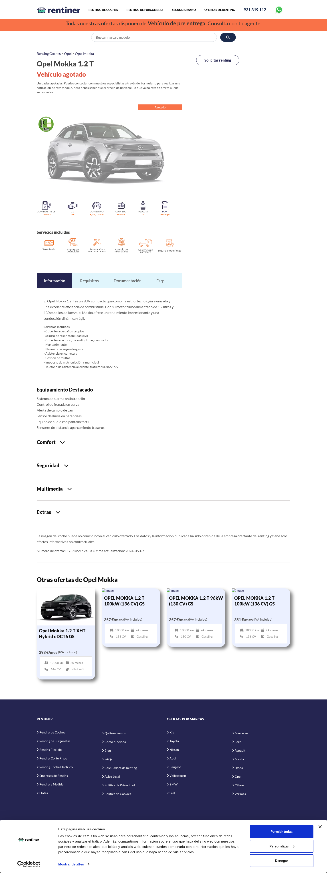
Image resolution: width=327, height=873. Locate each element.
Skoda (239, 768)
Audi (173, 758)
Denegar (281, 861)
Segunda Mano (184, 10)
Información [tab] (54, 280)
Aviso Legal (112, 776)
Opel (68, 53)
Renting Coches (49, 53)
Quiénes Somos (115, 733)
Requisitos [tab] (89, 280)
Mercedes (241, 733)
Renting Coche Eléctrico (56, 767)
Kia (172, 732)
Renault (240, 750)
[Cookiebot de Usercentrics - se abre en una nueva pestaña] (28, 864)
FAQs (108, 759)
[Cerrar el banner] (320, 826)
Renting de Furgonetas (145, 10)
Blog (108, 750)
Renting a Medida (51, 784)
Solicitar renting (217, 60)
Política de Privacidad (120, 785)
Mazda (239, 759)
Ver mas (240, 794)
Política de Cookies (118, 794)
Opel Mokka (84, 53)
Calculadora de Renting (121, 768)
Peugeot (175, 767)
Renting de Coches (103, 10)
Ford (238, 742)
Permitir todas (281, 831)
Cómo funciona (115, 742)
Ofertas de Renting (219, 10)
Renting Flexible (50, 749)
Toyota (174, 741)
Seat (172, 793)
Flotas (43, 793)
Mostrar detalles (71, 864)
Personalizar (279, 846)
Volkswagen (178, 775)
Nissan (174, 749)
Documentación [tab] (127, 280)
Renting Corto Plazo (53, 758)
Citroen (240, 785)
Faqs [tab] (160, 280)
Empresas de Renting (53, 775)
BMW (174, 784)
